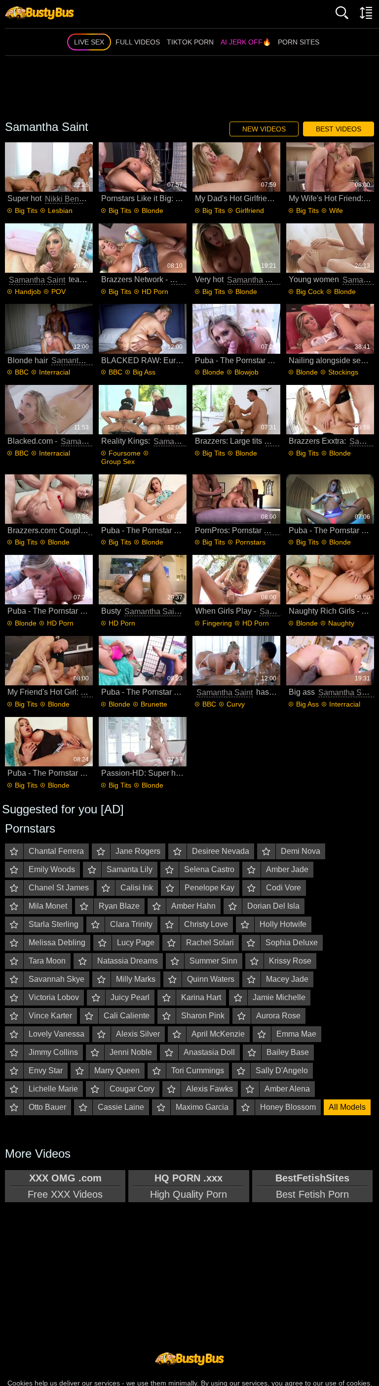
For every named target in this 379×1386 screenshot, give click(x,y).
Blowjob (246, 372)
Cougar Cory (132, 1089)
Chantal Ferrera (56, 851)
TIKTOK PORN (190, 42)
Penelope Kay (209, 887)
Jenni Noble (131, 1052)
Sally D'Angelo (282, 1070)
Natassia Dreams (127, 961)
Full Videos (137, 42)
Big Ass (144, 372)
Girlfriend (249, 210)
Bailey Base (287, 1052)
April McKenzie (218, 1034)
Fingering (217, 623)
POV (58, 291)
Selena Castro (209, 869)
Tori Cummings (197, 1070)
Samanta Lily (129, 869)
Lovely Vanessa (56, 1034)
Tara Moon (47, 961)
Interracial (54, 372)
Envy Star (46, 1070)
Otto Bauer (47, 1107)
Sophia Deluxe (291, 942)
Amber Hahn (193, 906)
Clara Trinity (131, 924)
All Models (347, 1107)
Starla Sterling (53, 924)
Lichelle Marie (53, 1089)
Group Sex (118, 461)
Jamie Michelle (279, 997)
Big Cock (310, 291)
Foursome (125, 453)
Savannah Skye (56, 979)
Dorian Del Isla (273, 906)
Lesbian (60, 210)
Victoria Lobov (54, 997)
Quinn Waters (210, 979)
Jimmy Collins (53, 1052)
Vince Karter (50, 1015)
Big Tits (26, 210)
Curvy (236, 704)
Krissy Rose (290, 961)
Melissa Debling (57, 942)
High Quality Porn (188, 1186)
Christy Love (206, 924)
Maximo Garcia (202, 1107)
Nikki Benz (64, 199)
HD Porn (155, 291)
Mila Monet (48, 906)
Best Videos (338, 129)
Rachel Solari (210, 942)
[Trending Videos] (39, 12)
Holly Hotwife (283, 924)
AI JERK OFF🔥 (246, 42)
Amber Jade (287, 869)
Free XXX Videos (65, 1186)
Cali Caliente (127, 1015)
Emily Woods (52, 869)
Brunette (154, 704)
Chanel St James (59, 887)
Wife (336, 210)
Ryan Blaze (119, 906)
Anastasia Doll (209, 1052)
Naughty (341, 623)
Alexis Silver (138, 1034)
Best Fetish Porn (312, 1186)
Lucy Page (135, 942)
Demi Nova (300, 851)
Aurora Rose (278, 1015)
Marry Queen (117, 1070)
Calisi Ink (136, 887)
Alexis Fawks (209, 1089)
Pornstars (250, 542)
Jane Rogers (137, 851)
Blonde (152, 210)
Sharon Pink (203, 1015)
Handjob (28, 291)
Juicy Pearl (130, 997)
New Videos (264, 129)
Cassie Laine (121, 1107)
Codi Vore (283, 887)
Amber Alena (287, 1089)
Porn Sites (298, 42)
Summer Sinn (213, 961)
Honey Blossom (288, 1107)
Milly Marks (135, 979)
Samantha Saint (37, 280)
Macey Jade (287, 979)
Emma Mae (296, 1034)
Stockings (343, 372)
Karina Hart (201, 997)
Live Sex (89, 42)
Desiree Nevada (220, 851)
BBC (22, 372)
